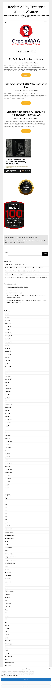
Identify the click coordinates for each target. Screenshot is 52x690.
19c (6, 507)
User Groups (8, 665)
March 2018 (7, 376)
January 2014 (8, 385)
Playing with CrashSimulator (21, 287)
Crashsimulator (8, 547)
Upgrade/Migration (9, 662)
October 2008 (8, 475)
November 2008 (8, 472)
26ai (6, 519)
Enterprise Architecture (10, 557)
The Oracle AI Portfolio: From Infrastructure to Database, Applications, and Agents (23, 267)
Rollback (7, 628)
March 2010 (7, 435)
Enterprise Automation (10, 560)
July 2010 (7, 425)
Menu (45, 22)
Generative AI (8, 572)
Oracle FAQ (7, 606)
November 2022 (8, 351)
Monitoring (7, 597)
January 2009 (8, 466)
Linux (6, 588)
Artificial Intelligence (9, 535)
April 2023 (7, 348)
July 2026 (7, 314)
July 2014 (7, 382)
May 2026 (7, 320)
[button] (50, 669)
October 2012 (8, 407)
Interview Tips (8, 581)
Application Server (9, 532)
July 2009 (7, 450)
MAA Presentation (9, 591)
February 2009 (8, 463)
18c (6, 504)
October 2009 (8, 444)
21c (6, 510)
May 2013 (7, 401)
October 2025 (8, 329)
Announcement (8, 529)
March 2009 (7, 460)
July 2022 (7, 357)
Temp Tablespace (9, 643)
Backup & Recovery (9, 538)
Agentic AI (7, 525)
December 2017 (8, 379)
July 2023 (7, 345)
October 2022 (8, 354)
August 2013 (8, 391)
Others (6, 609)
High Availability (8, 578)
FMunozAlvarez (34, 62)
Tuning (6, 650)
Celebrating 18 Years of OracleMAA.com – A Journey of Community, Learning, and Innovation (26, 277)
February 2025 (8, 332)
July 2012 (7, 410)
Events (6, 566)
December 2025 (8, 326)
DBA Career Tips (9, 553)
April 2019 (7, 363)
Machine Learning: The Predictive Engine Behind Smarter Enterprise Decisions (22, 274)
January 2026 (8, 323)
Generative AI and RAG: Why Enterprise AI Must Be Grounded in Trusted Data (22, 270)
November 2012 (8, 404)
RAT (6, 622)
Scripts (6, 631)
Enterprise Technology (10, 563)
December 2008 (8, 469)
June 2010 (7, 429)
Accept (26, 679)
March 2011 (7, 416)
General (7, 569)
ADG (6, 522)
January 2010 (8, 438)
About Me (17, 290)
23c (6, 516)
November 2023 (8, 342)
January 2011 (8, 422)
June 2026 (7, 317)
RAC (6, 619)
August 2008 (8, 481)
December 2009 (8, 441)
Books (6, 541)
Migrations (7, 594)
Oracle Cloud (8, 603)
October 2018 (8, 366)
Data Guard (7, 550)
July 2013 (7, 394)
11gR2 (6, 498)
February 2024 (8, 335)
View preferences (26, 686)
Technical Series (8, 640)
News (6, 600)
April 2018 (7, 373)
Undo (6, 659)
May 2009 (7, 453)
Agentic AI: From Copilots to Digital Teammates (15, 264)
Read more (26, 75)
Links (6, 584)
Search (6, 252)
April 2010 (7, 432)
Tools (6, 647)
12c (6, 501)
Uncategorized (8, 656)
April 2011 (7, 413)
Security (7, 634)
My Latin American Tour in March (26, 59)
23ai (6, 513)
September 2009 (8, 447)
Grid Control (8, 575)
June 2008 (7, 488)
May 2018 (7, 370)
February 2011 (8, 419)
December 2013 (8, 388)
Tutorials (7, 653)
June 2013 (7, 397)
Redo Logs (7, 625)
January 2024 (8, 338)
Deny (26, 683)
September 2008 (8, 478)
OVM (6, 612)
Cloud (6, 544)
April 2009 (7, 456)
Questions (7, 616)
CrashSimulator (18, 293)
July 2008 (7, 484)
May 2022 (7, 360)
